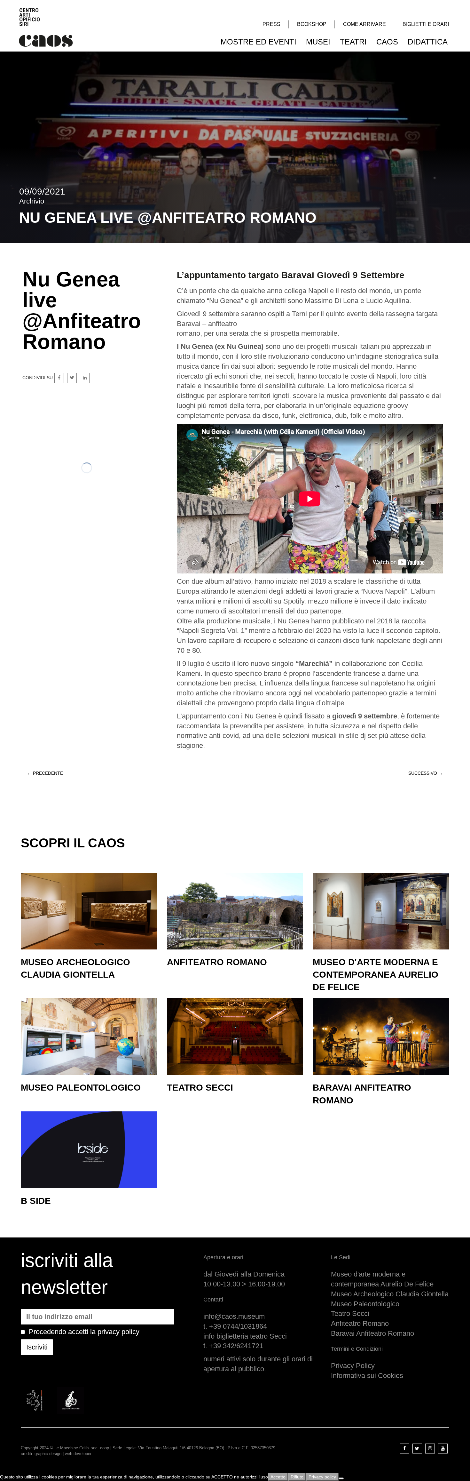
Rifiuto (297, 1476)
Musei (318, 41)
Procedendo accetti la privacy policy (84, 1332)
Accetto (278, 1476)
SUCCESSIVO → (425, 773)
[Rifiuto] (341, 1478)
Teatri (353, 41)
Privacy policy (322, 1476)
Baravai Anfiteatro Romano (372, 1333)
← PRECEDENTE (45, 773)
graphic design (48, 1453)
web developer (78, 1453)
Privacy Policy (353, 1366)
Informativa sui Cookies (367, 1376)
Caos (387, 41)
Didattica (428, 41)
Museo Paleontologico (365, 1304)
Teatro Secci (350, 1313)
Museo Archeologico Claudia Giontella (390, 1294)
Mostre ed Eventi (258, 41)
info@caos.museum (234, 1316)
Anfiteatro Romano (360, 1323)
